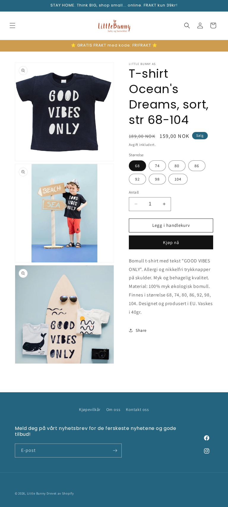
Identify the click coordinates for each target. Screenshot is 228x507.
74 (157, 165)
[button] (12, 25)
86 (196, 165)
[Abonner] (114, 450)
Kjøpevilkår (90, 409)
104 (178, 179)
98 (157, 179)
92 (137, 179)
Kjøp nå (171, 242)
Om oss (113, 409)
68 (137, 165)
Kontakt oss (137, 409)
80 (177, 165)
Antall (134, 192)
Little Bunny (36, 493)
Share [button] (141, 330)
